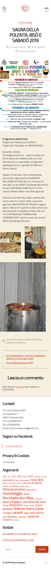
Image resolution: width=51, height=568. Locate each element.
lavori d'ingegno (12, 501)
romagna (7, 513)
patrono (26, 505)
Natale (5, 505)
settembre (23, 517)
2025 (30, 476)
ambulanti (37, 477)
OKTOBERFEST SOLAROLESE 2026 (20, 534)
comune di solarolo (32, 482)
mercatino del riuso (34, 501)
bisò (8, 339)
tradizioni (16, 520)
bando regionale (25, 480)
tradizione (7, 519)
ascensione (8, 479)
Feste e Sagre (25, 22)
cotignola (5, 486)
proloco (21, 339)
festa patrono (31, 489)
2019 (9, 477)
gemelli (27, 494)
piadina (32, 505)
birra (34, 479)
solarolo (33, 516)
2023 (19, 476)
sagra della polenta (34, 512)
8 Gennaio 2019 (38, 47)
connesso (20, 386)
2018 (4, 476)
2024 (25, 476)
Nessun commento (27, 51)
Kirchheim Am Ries (18, 497)
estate (22, 486)
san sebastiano (19, 342)
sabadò (9, 342)
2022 (14, 476)
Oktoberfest (15, 505)
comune (19, 483)
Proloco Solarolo (19, 47)
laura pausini (38, 499)
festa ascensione (14, 489)
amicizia (44, 477)
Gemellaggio (13, 493)
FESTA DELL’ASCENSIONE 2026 (18, 540)
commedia (12, 483)
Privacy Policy (10, 462)
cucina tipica (14, 486)
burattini (5, 483)
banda (17, 480)
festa (27, 486)
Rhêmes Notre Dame (33, 339)
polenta (14, 339)
